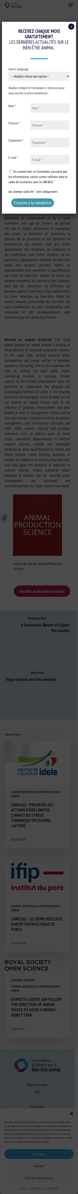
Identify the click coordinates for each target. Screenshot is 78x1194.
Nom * (12, 106)
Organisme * (15, 140)
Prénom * (14, 123)
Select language (18, 69)
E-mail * (13, 157)
